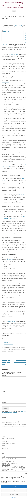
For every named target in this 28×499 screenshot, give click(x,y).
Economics (4, 467)
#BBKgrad (5, 457)
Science (3, 445)
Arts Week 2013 (19, 458)
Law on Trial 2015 (12, 349)
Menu (14, 11)
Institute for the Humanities (8, 438)
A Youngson (10, 351)
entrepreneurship (17, 468)
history (21, 469)
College (3, 436)
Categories (22, 347)
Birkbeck (6, 461)
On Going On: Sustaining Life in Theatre (6, 362)
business (14, 461)
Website (4, 402)
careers (4, 466)
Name (3, 391)
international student (11, 470)
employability (8, 467)
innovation (4, 470)
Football (3, 469)
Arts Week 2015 (11, 459)
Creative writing (20, 466)
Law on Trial (5, 44)
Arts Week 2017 (18, 460)
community (13, 466)
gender (7, 469)
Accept (14, 486)
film (23, 468)
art (2, 458)
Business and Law (16, 347)
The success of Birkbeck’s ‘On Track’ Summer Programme (14, 424)
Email (3, 397)
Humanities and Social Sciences (8, 443)
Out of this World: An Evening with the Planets (20, 362)
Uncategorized (5, 448)
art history (6, 458)
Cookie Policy (13, 497)
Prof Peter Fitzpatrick (13, 54)
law (7, 349)
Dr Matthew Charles (10, 321)
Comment (4, 375)
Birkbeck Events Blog (14, 3)
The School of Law (8, 344)
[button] (26, 473)
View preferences (14, 494)
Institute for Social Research (8, 440)
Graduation (14, 469)
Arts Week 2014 (5, 459)
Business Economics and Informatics (10, 464)
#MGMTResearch (21, 457)
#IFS (9, 457)
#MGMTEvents (14, 457)
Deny (14, 490)
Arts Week (12, 458)
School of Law (19, 349)
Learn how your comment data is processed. (14, 412)
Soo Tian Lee (10, 259)
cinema (8, 466)
